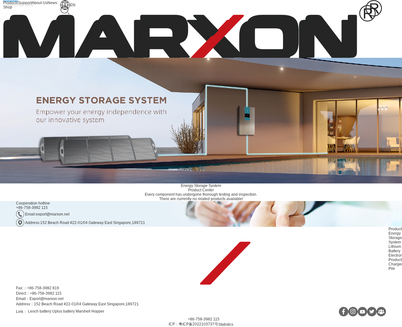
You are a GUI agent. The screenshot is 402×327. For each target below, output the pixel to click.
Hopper (97, 311)
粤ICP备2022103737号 (198, 324)
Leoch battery (39, 311)
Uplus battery (63, 311)
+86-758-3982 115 (32, 207)
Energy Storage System (201, 185)
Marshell (83, 311)
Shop (7, 7)
